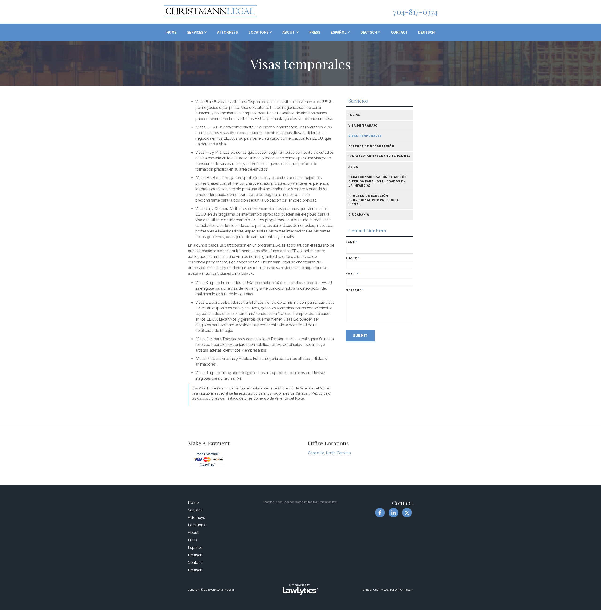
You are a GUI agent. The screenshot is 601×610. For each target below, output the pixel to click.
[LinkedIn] (393, 512)
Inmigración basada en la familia (379, 156)
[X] (407, 512)
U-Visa (354, 115)
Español (339, 32)
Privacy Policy (389, 589)
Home (171, 32)
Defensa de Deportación (371, 146)
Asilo (353, 166)
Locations (259, 32)
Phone (352, 258)
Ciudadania (358, 214)
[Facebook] (380, 512)
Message (355, 290)
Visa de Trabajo (363, 125)
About (288, 32)
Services (195, 32)
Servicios (358, 101)
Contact (399, 32)
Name (351, 242)
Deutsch (368, 32)
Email (352, 274)
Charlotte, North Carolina (329, 453)
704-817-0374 (415, 12)
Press (314, 32)
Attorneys (227, 32)
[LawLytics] (300, 589)
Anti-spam (406, 589)
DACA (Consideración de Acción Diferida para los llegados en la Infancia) (377, 181)
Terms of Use (369, 589)
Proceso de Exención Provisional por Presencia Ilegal (373, 200)
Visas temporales (365, 136)
